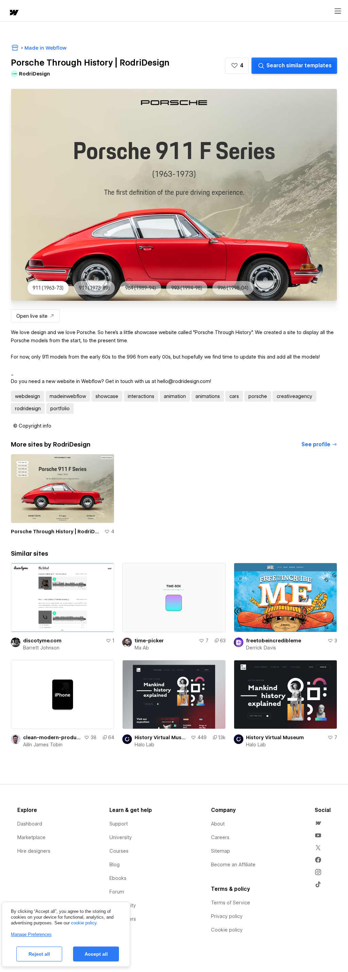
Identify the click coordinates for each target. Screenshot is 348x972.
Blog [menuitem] (114, 864)
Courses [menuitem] (118, 851)
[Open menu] (337, 11)
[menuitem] (318, 823)
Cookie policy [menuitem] (227, 930)
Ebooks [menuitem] (117, 878)
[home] (13, 13)
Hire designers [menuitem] (33, 851)
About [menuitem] (218, 824)
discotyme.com (42, 640)
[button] (237, 65)
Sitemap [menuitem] (220, 851)
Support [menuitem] (118, 824)
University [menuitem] (120, 837)
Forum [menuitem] (116, 892)
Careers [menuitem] (220, 837)
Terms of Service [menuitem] (230, 902)
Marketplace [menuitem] (31, 837)
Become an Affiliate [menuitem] (233, 864)
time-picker (149, 640)
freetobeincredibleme (273, 640)
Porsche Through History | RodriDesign (56, 531)
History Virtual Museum (161, 737)
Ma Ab (142, 647)
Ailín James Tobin (43, 744)
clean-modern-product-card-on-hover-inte (52, 737)
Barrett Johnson (41, 647)
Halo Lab (144, 744)
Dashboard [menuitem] (29, 824)
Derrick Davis (261, 647)
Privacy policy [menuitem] (227, 916)
